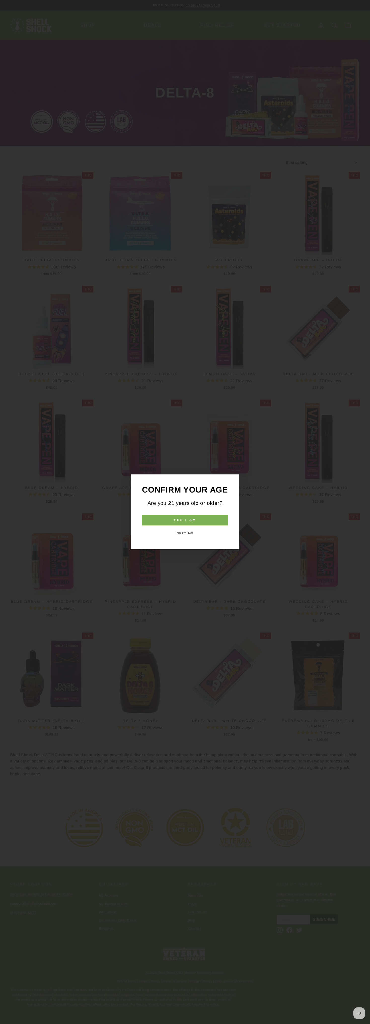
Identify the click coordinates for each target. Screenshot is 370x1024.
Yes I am (185, 520)
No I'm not (185, 533)
